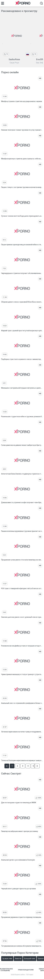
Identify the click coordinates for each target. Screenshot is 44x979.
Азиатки (18, 958)
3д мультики (7, 958)
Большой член (29, 958)
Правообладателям (26, 970)
